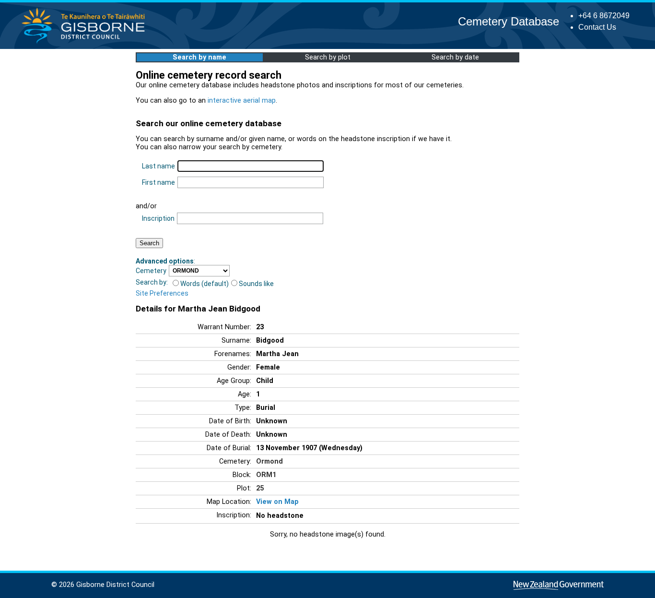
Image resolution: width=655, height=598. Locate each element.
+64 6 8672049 (604, 16)
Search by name (199, 57)
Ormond (269, 461)
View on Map (277, 502)
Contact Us (597, 27)
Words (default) (204, 283)
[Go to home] (86, 43)
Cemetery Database (508, 21)
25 (260, 488)
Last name (158, 166)
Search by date (455, 57)
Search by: (152, 282)
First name (158, 182)
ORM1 (266, 475)
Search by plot (328, 57)
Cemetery (151, 271)
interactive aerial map (242, 100)
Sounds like (256, 283)
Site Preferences (162, 293)
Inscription (158, 218)
